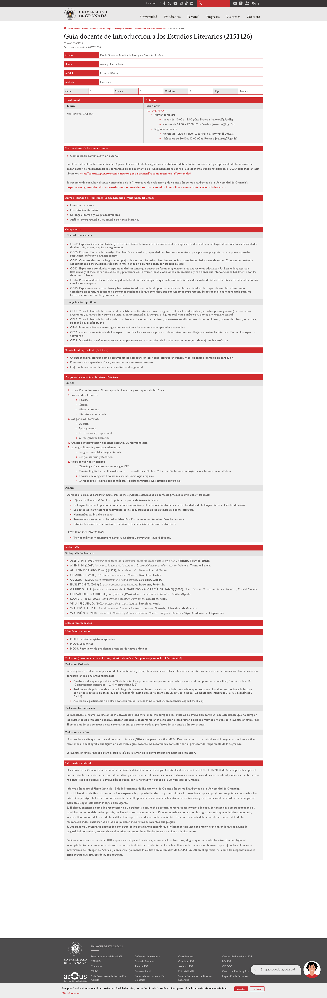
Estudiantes (172, 17)
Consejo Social (143, 971)
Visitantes (233, 17)
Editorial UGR (186, 971)
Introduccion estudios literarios (149, 28)
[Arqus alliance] (75, 977)
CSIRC (94, 971)
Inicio (65, 28)
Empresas (213, 17)
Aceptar (241, 988)
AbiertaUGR (142, 966)
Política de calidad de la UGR (107, 956)
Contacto (253, 17)
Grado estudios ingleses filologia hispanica (111, 28)
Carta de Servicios (145, 961)
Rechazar (257, 988)
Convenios (97, 966)
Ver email (160, 110)
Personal (193, 17)
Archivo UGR (185, 966)
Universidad (148, 17)
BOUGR (226, 961)
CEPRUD (96, 961)
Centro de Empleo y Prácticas (238, 971)
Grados (85, 28)
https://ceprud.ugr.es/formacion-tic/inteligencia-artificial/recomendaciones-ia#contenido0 (135, 173)
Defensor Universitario (147, 956)
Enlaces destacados (107, 946)
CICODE (227, 966)
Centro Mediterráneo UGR (237, 956)
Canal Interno (185, 956)
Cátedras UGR (186, 961)
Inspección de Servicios (235, 976)
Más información (71, 993)
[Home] (85, 14)
